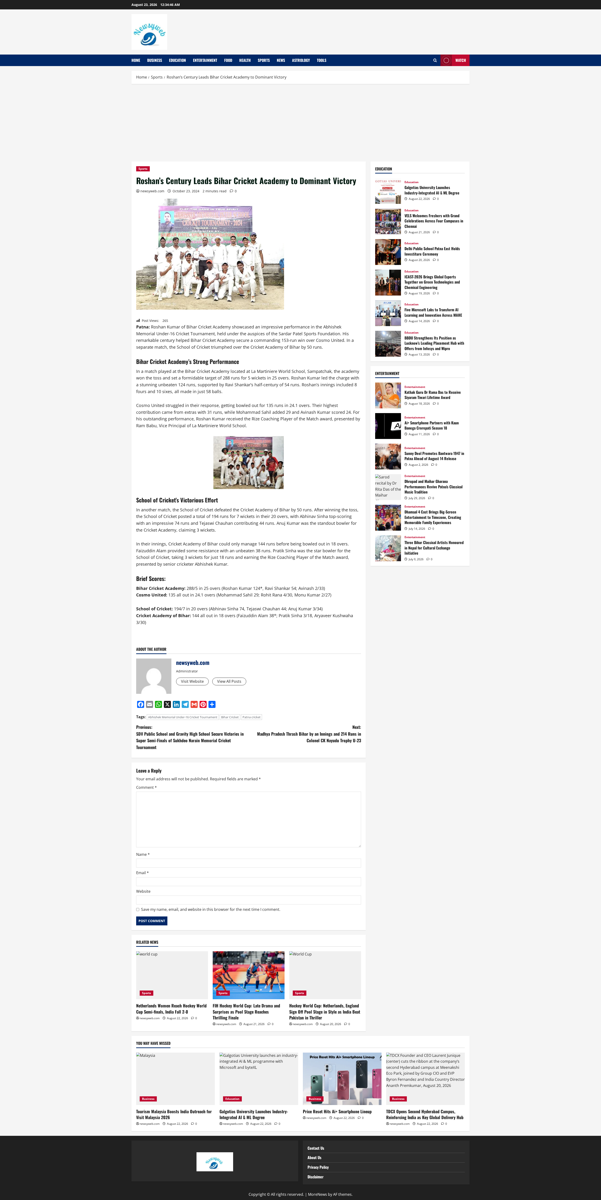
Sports (264, 60)
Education (177, 60)
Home (135, 60)
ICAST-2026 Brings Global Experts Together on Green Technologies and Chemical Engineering (388, 283)
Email (142, 872)
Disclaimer (316, 1177)
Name (143, 854)
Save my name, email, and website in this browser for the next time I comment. (210, 909)
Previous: (190, 737)
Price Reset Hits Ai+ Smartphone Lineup (337, 1111)
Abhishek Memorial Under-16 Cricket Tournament (182, 717)
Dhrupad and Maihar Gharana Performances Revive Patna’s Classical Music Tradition (388, 487)
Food (228, 60)
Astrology (301, 60)
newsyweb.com (152, 191)
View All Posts (229, 681)
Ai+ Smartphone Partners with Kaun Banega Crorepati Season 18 (388, 426)
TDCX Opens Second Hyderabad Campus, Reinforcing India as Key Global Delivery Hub (424, 1114)
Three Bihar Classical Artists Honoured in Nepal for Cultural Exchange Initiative (388, 548)
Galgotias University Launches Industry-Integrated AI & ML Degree (388, 191)
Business (154, 60)
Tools (321, 60)
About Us (314, 1157)
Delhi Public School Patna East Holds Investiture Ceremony (388, 252)
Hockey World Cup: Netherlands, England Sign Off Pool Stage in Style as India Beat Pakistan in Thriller (324, 1011)
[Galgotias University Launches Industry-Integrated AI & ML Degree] (259, 1079)
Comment (146, 787)
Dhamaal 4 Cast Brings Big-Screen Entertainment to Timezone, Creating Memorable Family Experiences (388, 518)
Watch (460, 60)
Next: (309, 734)
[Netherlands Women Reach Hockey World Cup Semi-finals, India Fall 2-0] (172, 975)
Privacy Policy (318, 1167)
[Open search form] (435, 60)
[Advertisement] (300, 121)
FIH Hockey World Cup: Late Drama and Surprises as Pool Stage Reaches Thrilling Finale (246, 1011)
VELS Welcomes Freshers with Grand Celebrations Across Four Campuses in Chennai (388, 221)
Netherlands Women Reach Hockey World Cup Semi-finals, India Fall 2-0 (171, 1008)
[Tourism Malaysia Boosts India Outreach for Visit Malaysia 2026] (175, 1079)
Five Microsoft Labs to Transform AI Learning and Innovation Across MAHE (388, 313)
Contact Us (316, 1148)
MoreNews (317, 1194)
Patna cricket (252, 717)
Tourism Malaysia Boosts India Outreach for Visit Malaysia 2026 (174, 1114)
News (281, 60)
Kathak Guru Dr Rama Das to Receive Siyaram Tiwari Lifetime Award (388, 395)
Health (245, 60)
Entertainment (205, 60)
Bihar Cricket (230, 717)
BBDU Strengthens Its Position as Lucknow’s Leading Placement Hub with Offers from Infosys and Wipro (388, 344)
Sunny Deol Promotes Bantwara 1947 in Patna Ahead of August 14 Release (388, 457)
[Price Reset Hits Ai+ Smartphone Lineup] (342, 1079)
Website (143, 891)
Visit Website (192, 681)
